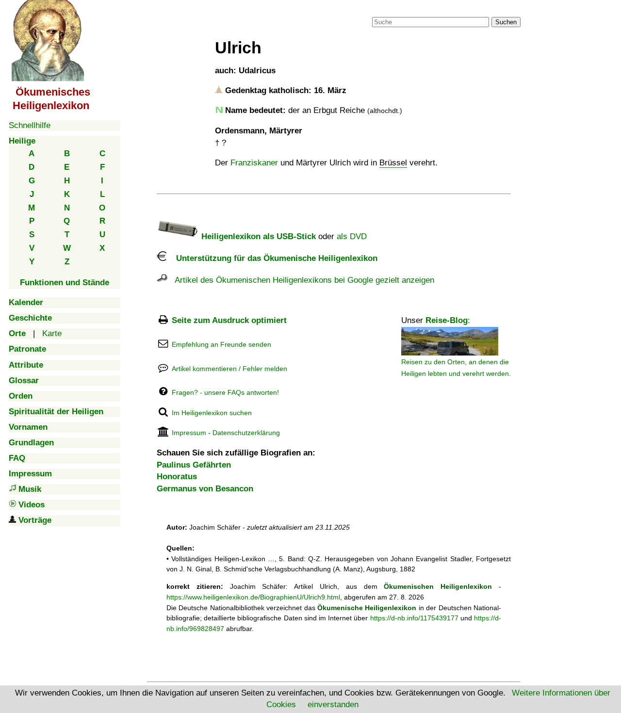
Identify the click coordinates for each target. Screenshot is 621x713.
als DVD (352, 236)
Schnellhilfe (29, 125)
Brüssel (393, 162)
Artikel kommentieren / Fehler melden (229, 369)
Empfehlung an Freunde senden (221, 344)
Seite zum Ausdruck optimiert (229, 320)
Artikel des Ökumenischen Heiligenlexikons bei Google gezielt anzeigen (300, 280)
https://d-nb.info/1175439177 (414, 618)
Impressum (189, 433)
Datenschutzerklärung (246, 433)
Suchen (506, 22)
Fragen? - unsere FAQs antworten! (225, 392)
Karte (52, 333)
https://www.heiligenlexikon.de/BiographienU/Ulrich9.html (253, 597)
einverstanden (333, 704)
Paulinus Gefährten (194, 465)
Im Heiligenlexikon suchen (212, 413)
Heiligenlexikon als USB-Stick (257, 236)
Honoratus (177, 476)
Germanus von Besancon (205, 488)
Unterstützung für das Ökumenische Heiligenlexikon (271, 258)
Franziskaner (254, 162)
